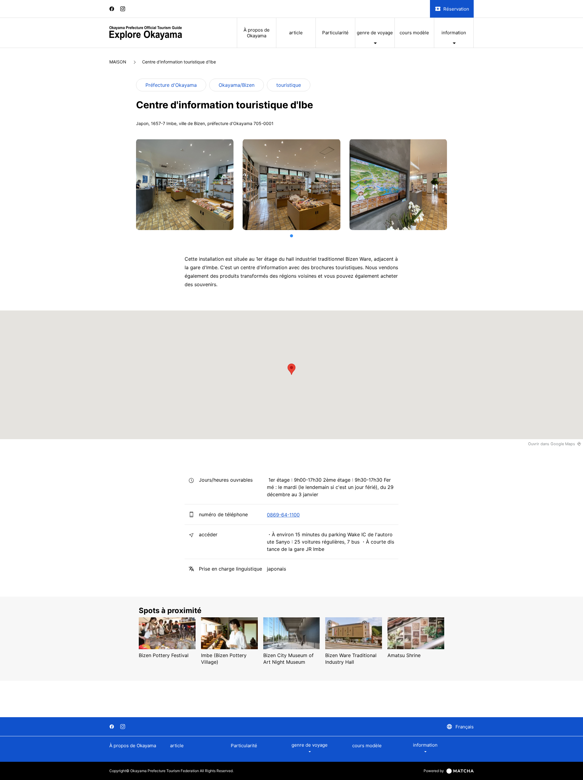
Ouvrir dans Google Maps (551, 444)
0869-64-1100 (283, 515)
